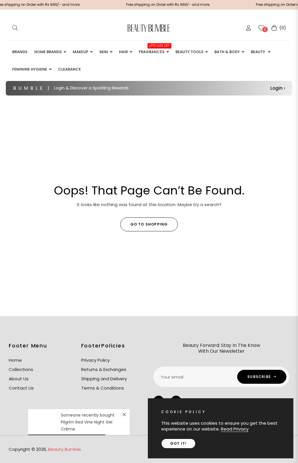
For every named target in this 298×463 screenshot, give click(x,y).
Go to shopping (149, 224)
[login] (248, 28)
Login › (277, 88)
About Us (19, 379)
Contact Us (21, 388)
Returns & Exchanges (103, 369)
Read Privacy (235, 429)
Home (15, 360)
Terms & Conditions (102, 388)
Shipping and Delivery (104, 379)
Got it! (178, 443)
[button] (15, 28)
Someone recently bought (88, 415)
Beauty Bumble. (65, 449)
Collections (21, 369)
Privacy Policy (95, 360)
